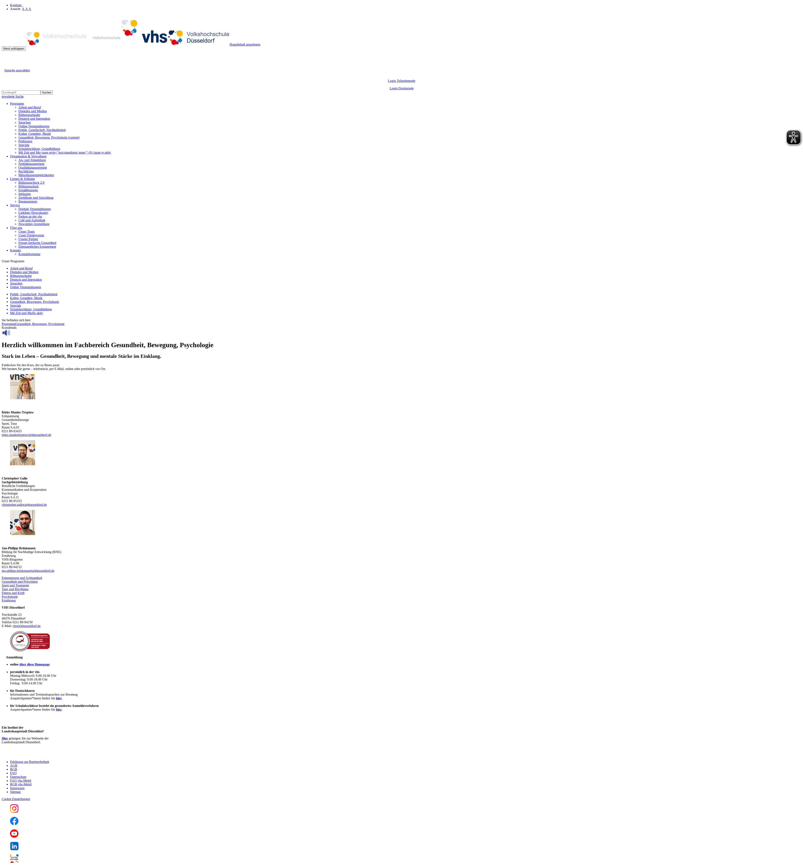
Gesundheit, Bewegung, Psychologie (48, 137)
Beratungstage (27, 201)
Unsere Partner (28, 239)
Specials (23, 145)
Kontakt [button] (15, 250)
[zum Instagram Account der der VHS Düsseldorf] (14, 811)
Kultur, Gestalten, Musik (34, 133)
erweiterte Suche (13, 96)
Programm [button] (17, 103)
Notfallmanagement (31, 164)
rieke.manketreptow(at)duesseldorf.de (26, 435)
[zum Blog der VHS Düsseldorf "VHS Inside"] (14, 861)
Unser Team (26, 231)
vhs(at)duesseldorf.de (27, 626)
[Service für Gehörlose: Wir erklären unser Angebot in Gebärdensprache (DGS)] (5, 65)
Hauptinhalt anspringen (245, 44)
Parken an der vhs (30, 216)
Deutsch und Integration (34, 118)
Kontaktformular (29, 254)
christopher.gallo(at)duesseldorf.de (24, 504)
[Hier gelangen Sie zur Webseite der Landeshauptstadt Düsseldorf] (31, 754)
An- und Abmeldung (32, 160)
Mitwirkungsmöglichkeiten (36, 175)
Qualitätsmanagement (32, 167)
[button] (22, 578)
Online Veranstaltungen (33, 126)
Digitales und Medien (32, 111)
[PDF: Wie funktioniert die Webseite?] (5, 57)
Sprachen (24, 122)
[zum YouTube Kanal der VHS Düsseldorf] (14, 836)
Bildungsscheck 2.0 (31, 182)
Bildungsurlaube (29, 115)
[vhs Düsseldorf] (116, 44)
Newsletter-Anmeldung (33, 224)
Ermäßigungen (28, 190)
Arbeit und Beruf (29, 107)
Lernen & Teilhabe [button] (22, 179)
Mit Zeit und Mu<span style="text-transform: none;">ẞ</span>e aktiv (64, 152)
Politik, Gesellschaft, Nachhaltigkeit (42, 130)
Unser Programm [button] (13, 261)
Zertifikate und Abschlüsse (36, 197)
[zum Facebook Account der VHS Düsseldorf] (14, 824)
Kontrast (16, 5)
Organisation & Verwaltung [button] (28, 156)
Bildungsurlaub (28, 186)
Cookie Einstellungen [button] (16, 799)
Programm (8, 324)
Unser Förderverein (31, 235)
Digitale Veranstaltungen (34, 209)
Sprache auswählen (17, 70)
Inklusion (24, 194)
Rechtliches (26, 171)
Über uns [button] (16, 228)
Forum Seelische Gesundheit (37, 243)
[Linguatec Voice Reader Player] (16, 333)
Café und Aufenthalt (31, 220)
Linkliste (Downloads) (33, 212)
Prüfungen (25, 141)
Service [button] (15, 205)
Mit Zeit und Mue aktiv (26, 313)
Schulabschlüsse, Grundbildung (39, 148)
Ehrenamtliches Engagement (37, 246)
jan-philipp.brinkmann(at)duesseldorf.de (28, 570)
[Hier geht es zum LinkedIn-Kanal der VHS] (14, 849)
